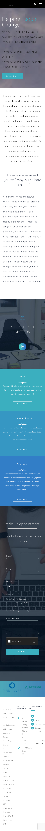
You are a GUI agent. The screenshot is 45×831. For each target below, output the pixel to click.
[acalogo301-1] (12, 687)
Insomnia (29, 607)
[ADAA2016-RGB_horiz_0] (33, 687)
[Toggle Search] (35, 4)
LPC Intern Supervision (17, 611)
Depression (23, 599)
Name (9, 556)
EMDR (25, 603)
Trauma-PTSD (13, 603)
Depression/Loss (38, 724)
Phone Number (11, 582)
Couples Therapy (15, 607)
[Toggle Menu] (40, 4)
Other (32, 611)
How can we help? (12, 618)
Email (8, 569)
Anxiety (11, 599)
